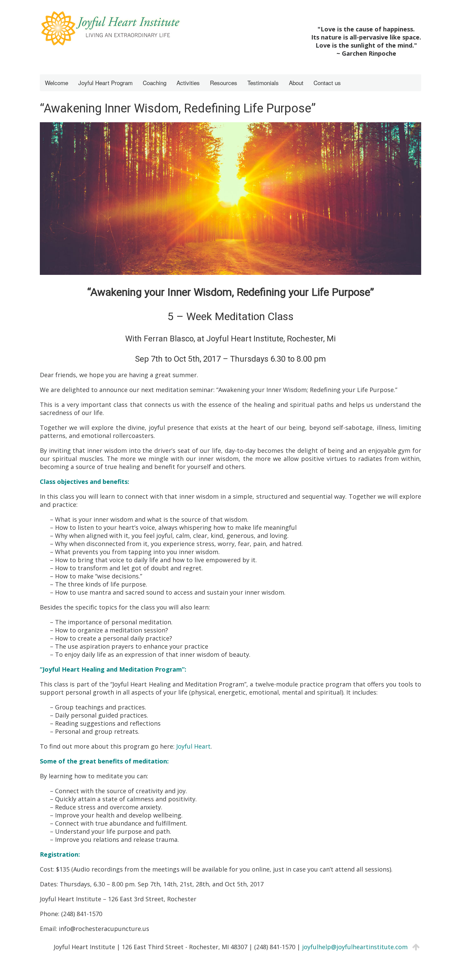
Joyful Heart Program (105, 82)
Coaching (154, 82)
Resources (223, 82)
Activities (188, 82)
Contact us (327, 82)
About (296, 82)
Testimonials (263, 82)
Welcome (56, 82)
